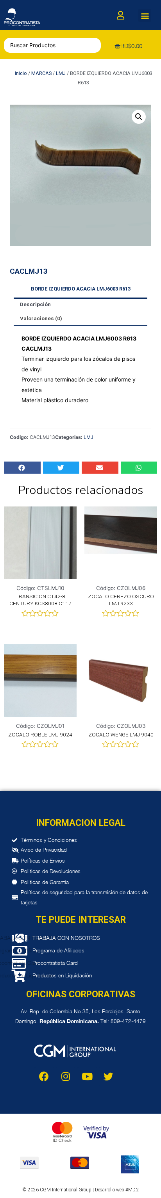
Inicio (21, 73)
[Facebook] (44, 1076)
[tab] (80, 305)
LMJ (61, 73)
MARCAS (41, 73)
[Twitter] (108, 1076)
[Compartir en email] (100, 468)
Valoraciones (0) (41, 318)
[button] (144, 15)
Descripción (35, 304)
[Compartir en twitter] (61, 468)
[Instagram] (65, 1076)
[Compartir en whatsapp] (139, 468)
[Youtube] (87, 1076)
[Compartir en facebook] (22, 468)
